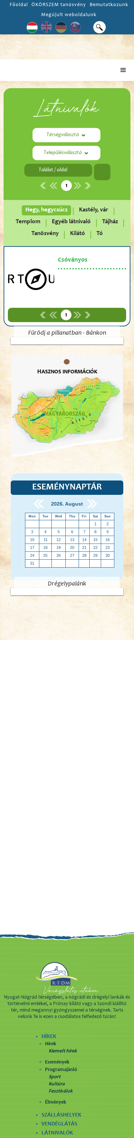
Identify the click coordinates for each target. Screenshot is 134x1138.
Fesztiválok (61, 1091)
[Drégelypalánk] (67, 591)
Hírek (50, 1044)
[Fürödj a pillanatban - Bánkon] (67, 340)
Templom (28, 222)
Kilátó (77, 234)
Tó (99, 234)
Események (57, 1062)
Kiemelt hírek (63, 1051)
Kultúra (57, 1084)
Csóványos (73, 260)
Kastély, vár (93, 210)
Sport (54, 1077)
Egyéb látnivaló (71, 222)
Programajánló (61, 1069)
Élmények (55, 1102)
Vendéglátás (59, 1124)
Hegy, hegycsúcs (46, 210)
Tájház (110, 222)
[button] (123, 70)
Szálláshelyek (61, 1115)
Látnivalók (57, 1133)
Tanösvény (45, 234)
